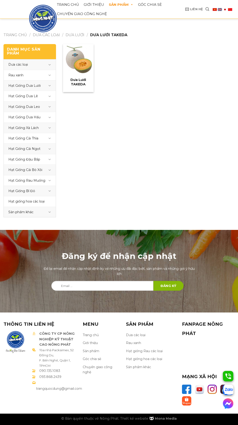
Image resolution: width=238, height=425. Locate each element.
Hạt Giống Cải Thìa (23, 138)
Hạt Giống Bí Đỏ (21, 191)
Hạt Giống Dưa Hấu (24, 117)
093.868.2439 (50, 377)
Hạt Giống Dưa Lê (23, 96)
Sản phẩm (119, 4)
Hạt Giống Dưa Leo (24, 107)
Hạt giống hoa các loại (26, 201)
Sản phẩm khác (20, 212)
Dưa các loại (46, 35)
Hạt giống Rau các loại (144, 351)
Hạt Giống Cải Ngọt (24, 149)
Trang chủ (68, 4)
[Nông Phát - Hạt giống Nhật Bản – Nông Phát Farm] (38, 18)
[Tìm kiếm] (207, 9)
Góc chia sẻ (150, 4)
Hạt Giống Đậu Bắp (24, 159)
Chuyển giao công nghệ (82, 14)
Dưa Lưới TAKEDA (78, 80)
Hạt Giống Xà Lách (23, 128)
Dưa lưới (75, 35)
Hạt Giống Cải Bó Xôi (25, 170)
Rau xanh (15, 75)
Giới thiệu (94, 4)
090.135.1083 (49, 371)
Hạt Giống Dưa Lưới (24, 86)
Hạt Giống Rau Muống (26, 180)
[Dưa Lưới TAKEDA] (78, 59)
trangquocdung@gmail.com (59, 388)
